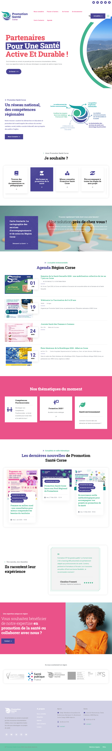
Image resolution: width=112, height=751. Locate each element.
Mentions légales (94, 747)
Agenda (39, 720)
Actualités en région (18, 481)
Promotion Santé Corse (13, 747)
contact (62, 726)
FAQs (104, 747)
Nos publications (51, 490)
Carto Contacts (41, 724)
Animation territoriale (53, 487)
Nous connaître (41, 714)
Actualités (40, 717)
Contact (39, 727)
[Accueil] (14, 16)
